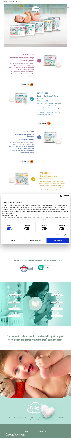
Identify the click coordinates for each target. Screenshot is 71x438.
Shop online (25, 85)
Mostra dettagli (61, 235)
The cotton (16, 8)
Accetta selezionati (35, 240)
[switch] (26, 228)
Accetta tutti (58, 240)
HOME (8, 418)
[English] (68, 8)
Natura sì (50, 8)
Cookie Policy (43, 431)
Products (9, 8)
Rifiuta (13, 240)
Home (3, 8)
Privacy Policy (28, 431)
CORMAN (63, 8)
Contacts (57, 8)
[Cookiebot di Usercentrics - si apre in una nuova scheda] (61, 196)
